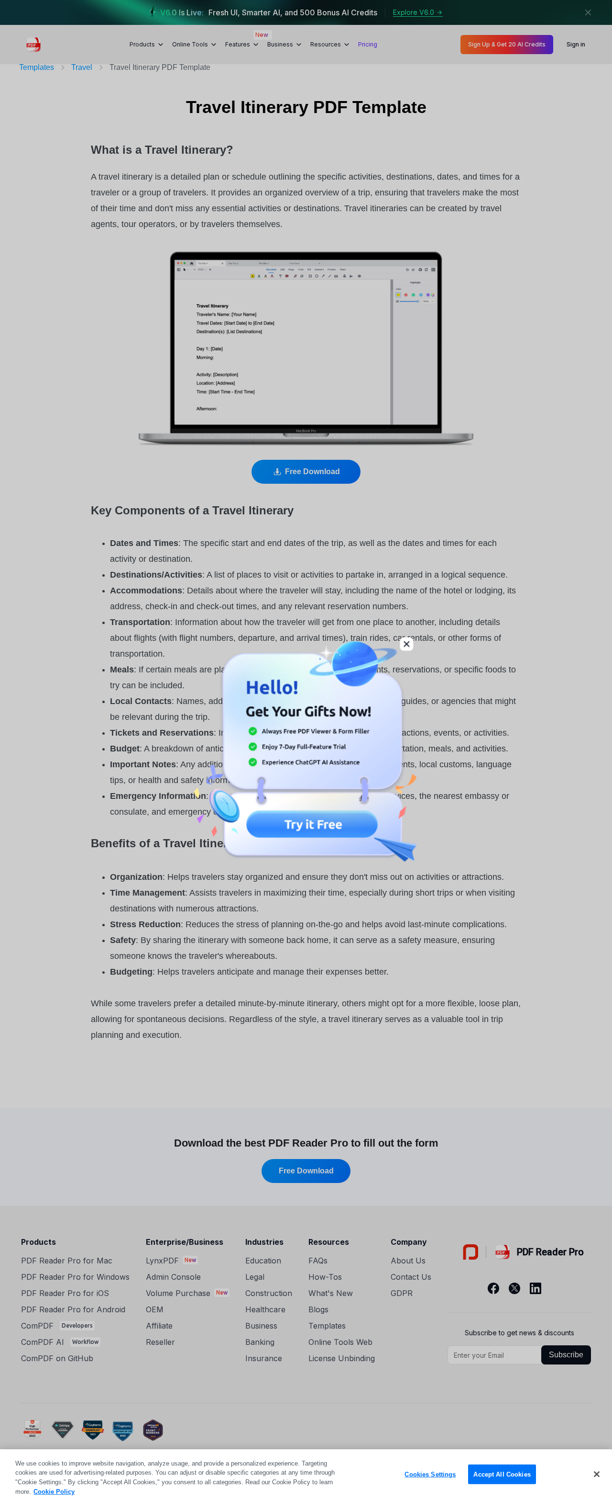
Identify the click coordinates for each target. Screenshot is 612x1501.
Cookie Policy (54, 1491)
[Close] (596, 1474)
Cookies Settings (430, 1474)
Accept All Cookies (501, 1474)
